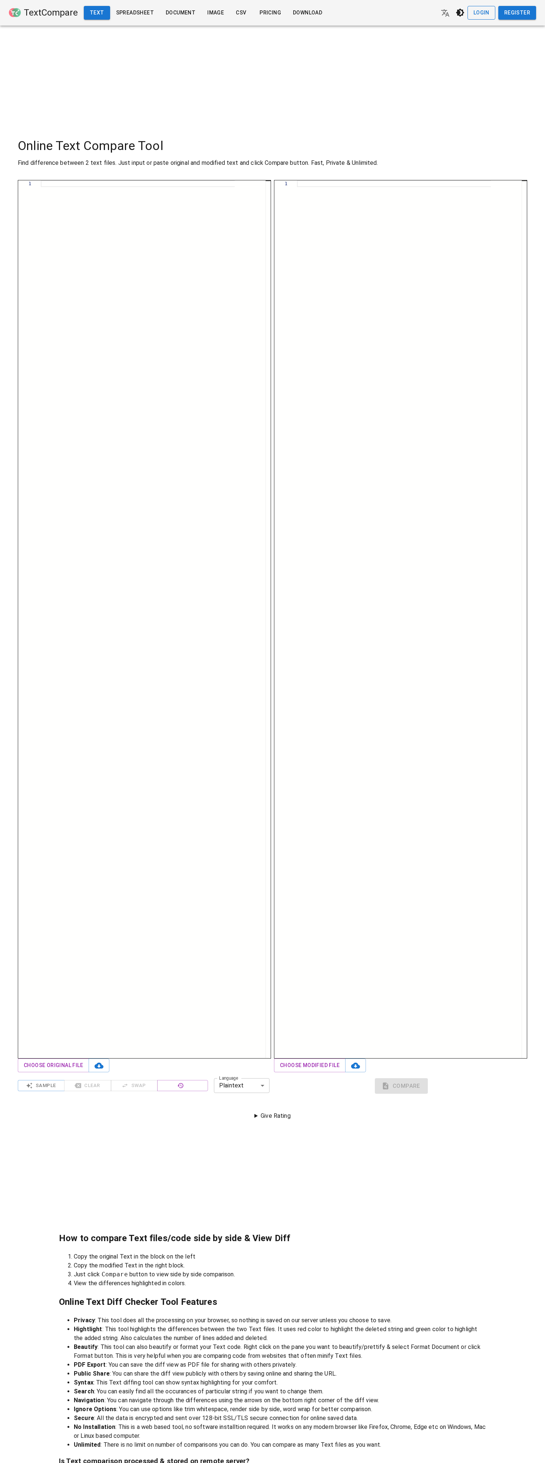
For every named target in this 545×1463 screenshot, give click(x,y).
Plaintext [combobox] (231, 1085)
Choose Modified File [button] (310, 1065)
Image (215, 13)
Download (307, 13)
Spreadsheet (135, 13)
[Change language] (445, 13)
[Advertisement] (272, 77)
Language (228, 1077)
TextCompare (51, 12)
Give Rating (276, 1115)
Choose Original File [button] (53, 1065)
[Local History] (182, 1086)
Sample (46, 1085)
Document (180, 13)
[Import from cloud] (99, 1065)
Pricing (270, 13)
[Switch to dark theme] (460, 12)
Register (517, 13)
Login (481, 13)
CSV (241, 13)
